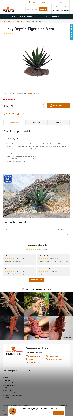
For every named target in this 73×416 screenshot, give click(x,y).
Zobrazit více (36, 280)
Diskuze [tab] (58, 122)
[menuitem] (10, 17)
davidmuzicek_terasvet (55, 359)
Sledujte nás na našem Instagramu (38, 289)
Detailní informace (33, 93)
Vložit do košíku (60, 106)
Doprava (7, 380)
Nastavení (47, 413)
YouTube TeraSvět (33, 362)
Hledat (43, 9)
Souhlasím (59, 413)
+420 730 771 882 (54, 356)
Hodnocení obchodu (36, 245)
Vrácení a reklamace (10, 383)
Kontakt (5, 2)
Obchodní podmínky (10, 393)
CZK (64, 2)
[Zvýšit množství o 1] (43, 104)
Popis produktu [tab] (14, 122)
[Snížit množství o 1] (43, 107)
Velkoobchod (8, 390)
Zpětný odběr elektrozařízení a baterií (13, 396)
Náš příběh (8, 388)
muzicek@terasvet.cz (34, 356)
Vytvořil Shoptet (65, 405)
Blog (11, 2)
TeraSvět (30, 359)
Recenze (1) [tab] (36, 122)
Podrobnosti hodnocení (26, 33)
